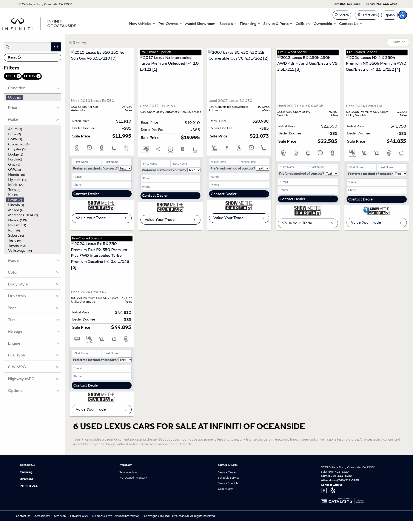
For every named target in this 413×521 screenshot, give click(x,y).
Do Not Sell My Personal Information (116, 516)
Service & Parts (227, 465)
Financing (26, 472)
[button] (141, 23)
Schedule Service (228, 477)
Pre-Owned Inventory (133, 477)
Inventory (125, 465)
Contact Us (27, 465)
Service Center (227, 472)
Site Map (60, 516)
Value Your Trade (91, 218)
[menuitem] (34, 97)
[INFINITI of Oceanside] (39, 23)
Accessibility (42, 516)
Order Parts (225, 488)
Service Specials (228, 483)
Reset (13, 57)
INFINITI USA (29, 486)
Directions (26, 479)
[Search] (56, 46)
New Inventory (128, 472)
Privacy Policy (79, 516)
